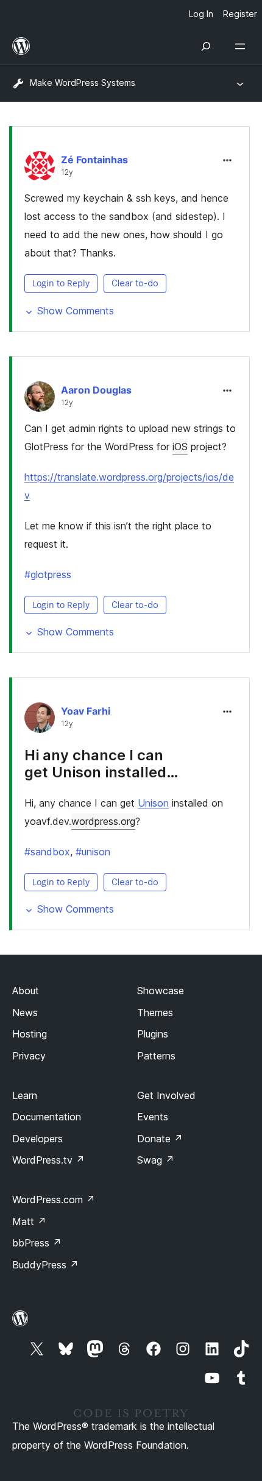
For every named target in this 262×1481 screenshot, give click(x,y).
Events (152, 1117)
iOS (180, 446)
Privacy (29, 1056)
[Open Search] (206, 46)
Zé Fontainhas (94, 160)
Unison (153, 803)
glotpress (47, 574)
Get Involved (166, 1095)
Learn (24, 1095)
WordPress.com (53, 1199)
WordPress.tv (48, 1160)
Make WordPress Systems (82, 82)
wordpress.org (103, 821)
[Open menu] (242, 46)
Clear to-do (135, 283)
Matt (29, 1221)
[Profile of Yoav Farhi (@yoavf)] (39, 720)
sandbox (47, 852)
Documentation (46, 1117)
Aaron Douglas (96, 390)
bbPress (37, 1243)
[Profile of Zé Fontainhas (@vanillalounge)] (39, 168)
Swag (155, 1160)
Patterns (156, 1056)
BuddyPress (45, 1265)
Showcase (160, 990)
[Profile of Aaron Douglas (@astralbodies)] (39, 399)
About (25, 990)
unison (93, 852)
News (25, 1012)
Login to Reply (61, 283)
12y (67, 172)
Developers (37, 1139)
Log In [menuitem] (201, 14)
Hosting (29, 1034)
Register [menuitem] (240, 14)
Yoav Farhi (85, 711)
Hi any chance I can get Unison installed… (101, 764)
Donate (160, 1139)
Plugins (152, 1034)
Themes (155, 1012)
